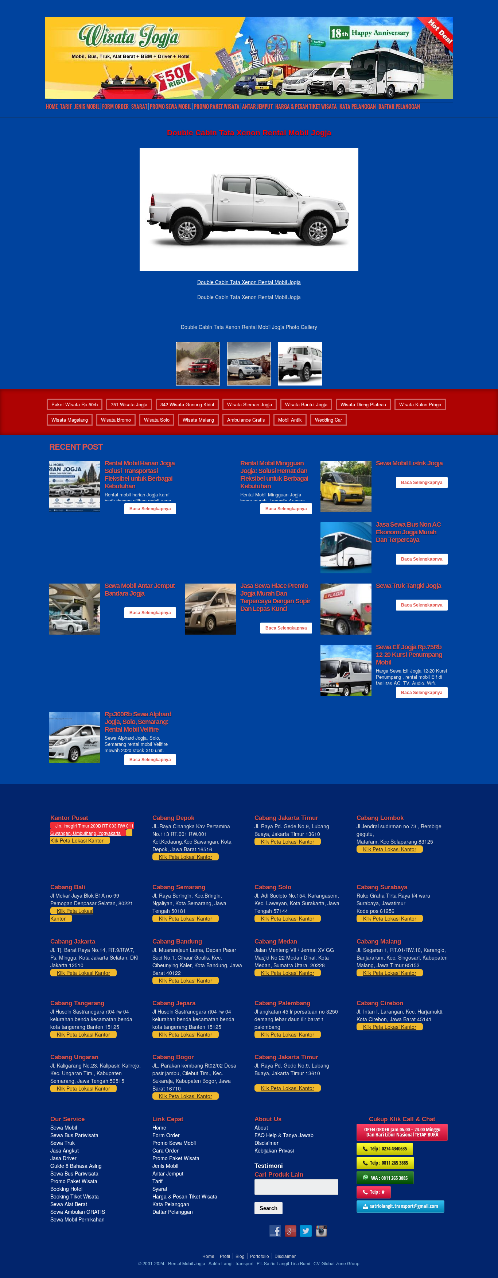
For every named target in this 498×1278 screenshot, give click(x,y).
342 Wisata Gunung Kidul (187, 404)
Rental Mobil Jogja (186, 1263)
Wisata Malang (198, 419)
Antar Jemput (257, 106)
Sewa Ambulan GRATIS (78, 1211)
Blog (240, 1256)
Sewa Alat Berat (68, 1204)
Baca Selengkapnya (150, 508)
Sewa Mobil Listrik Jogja (409, 463)
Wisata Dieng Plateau (363, 404)
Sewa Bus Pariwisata (75, 1135)
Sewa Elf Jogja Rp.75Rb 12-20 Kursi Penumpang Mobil (409, 654)
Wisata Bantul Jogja (306, 404)
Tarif (66, 106)
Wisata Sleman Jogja (249, 404)
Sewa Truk (63, 1142)
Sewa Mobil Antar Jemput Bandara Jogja (140, 589)
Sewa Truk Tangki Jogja (408, 585)
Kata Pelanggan (357, 106)
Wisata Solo (157, 419)
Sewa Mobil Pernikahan (77, 1219)
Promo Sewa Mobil (174, 1142)
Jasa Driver (63, 1158)
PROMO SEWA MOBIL (170, 106)
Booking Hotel (66, 1188)
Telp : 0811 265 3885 (389, 1162)
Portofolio (259, 1256)
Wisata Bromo (116, 419)
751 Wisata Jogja (129, 404)
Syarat (139, 106)
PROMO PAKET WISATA (217, 106)
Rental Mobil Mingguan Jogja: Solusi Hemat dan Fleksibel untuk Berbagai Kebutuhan (274, 475)
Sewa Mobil (63, 1127)
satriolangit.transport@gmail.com (404, 1206)
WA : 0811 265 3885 (389, 1177)
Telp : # (377, 1191)
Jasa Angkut (65, 1150)
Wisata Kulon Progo (420, 404)
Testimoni (268, 1165)
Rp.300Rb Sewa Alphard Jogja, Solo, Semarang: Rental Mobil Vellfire (138, 721)
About (261, 1127)
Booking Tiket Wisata (75, 1196)
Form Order (115, 106)
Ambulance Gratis (246, 419)
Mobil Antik (290, 419)
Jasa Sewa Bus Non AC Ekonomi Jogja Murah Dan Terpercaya (408, 532)
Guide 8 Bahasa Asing (76, 1165)
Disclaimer (266, 1142)
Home (52, 106)
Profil (225, 1256)
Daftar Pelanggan (399, 106)
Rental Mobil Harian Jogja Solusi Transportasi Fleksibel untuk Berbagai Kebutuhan (140, 475)
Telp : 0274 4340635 (388, 1148)
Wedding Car (328, 419)
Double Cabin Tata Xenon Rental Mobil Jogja (249, 282)
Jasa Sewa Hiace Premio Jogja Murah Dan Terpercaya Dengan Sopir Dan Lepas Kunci (275, 597)
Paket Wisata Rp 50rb (74, 404)
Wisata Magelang (69, 419)
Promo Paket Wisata (73, 1181)
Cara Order (165, 1150)
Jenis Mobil (87, 106)
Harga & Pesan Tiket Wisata (306, 106)
